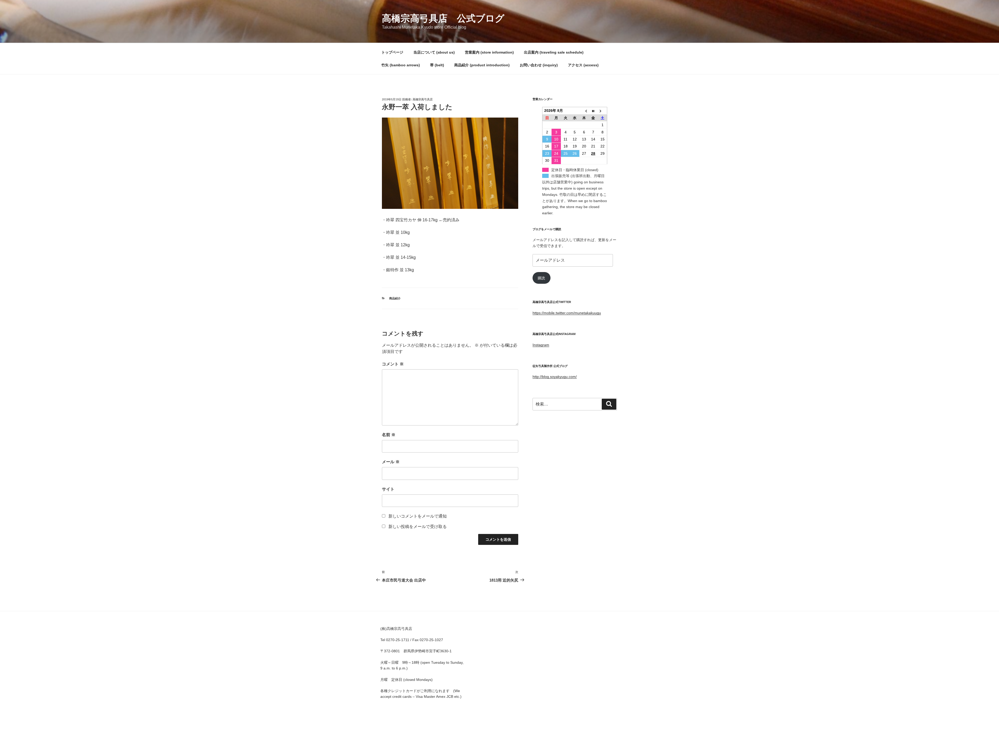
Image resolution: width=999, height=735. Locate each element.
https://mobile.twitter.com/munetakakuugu (567, 313)
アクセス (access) (583, 65)
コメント (393, 364)
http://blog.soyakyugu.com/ (555, 377)
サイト (388, 489)
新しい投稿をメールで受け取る (417, 526)
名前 (388, 435)
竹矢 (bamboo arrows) (400, 65)
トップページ (392, 52)
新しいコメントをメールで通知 (417, 516)
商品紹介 (395, 298)
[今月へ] (593, 110)
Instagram (541, 345)
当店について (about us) (434, 52)
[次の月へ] (602, 110)
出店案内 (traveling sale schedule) (554, 52)
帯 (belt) (437, 65)
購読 (541, 278)
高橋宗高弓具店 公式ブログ (443, 18)
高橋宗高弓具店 (423, 99)
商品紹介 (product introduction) (482, 65)
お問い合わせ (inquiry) (539, 65)
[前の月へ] (584, 110)
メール (391, 462)
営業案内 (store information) (489, 52)
